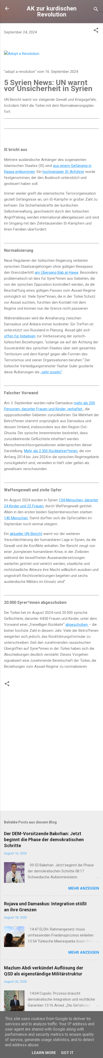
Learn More (44, 1053)
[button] (96, 31)
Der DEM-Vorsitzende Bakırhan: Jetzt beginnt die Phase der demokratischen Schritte (44, 839)
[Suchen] (96, 10)
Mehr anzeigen (83, 888)
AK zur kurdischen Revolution (51, 11)
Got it (67, 1053)
